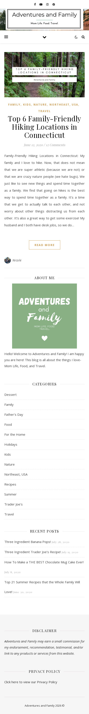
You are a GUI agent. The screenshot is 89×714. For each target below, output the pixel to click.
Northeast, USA (63, 104)
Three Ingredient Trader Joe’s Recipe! (32, 552)
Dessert (10, 394)
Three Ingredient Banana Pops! (27, 542)
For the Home (14, 434)
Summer (10, 494)
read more (45, 245)
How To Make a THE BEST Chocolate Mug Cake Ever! (44, 562)
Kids (27, 104)
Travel (44, 111)
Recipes (10, 484)
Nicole (17, 260)
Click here (11, 682)
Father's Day (13, 414)
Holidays (10, 444)
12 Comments (55, 145)
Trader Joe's (13, 504)
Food (8, 424)
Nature (40, 104)
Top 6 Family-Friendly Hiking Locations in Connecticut (44, 127)
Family (14, 104)
